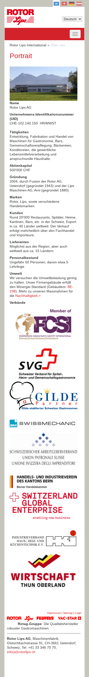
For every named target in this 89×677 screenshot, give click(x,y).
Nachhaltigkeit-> (28, 296)
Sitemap (68, 612)
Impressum (54, 612)
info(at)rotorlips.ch (21, 652)
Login (78, 612)
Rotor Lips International (28, 45)
